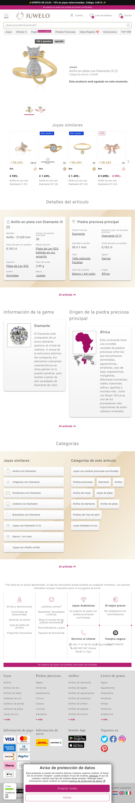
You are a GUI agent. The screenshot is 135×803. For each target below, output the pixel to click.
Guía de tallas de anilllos (19, 627)
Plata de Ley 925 (17, 266)
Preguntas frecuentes (19, 633)
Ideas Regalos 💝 (89, 32)
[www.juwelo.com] (121, 793)
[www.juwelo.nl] (115, 793)
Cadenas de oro (12, 698)
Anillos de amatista (79, 698)
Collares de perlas (14, 703)
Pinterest (104, 748)
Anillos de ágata (77, 688)
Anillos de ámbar (78, 703)
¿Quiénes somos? (51, 606)
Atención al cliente (19, 620)
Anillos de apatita (78, 709)
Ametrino (106, 709)
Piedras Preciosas (65, 32)
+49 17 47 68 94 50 (83, 644)
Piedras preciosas (83, 482)
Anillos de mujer (82, 493)
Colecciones (110, 32)
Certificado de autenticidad (19, 613)
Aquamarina (43, 693)
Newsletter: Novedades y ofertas (51, 613)
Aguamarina (108, 688)
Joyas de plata (105, 493)
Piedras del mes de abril (86, 515)
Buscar (128, 25)
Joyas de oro (11, 714)
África (106, 274)
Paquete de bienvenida (51, 633)
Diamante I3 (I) (112, 236)
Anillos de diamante (84, 504)
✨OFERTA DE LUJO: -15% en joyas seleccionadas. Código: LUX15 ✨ (67, 2)
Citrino (40, 698)
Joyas (8, 32)
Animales (12, 275)
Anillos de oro (11, 688)
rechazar (93, 776)
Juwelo (41, 275)
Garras (106, 258)
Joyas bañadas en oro (85, 525)
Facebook (113, 739)
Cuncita (40, 709)
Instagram (122, 739)
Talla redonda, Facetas (81, 260)
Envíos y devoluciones (19, 606)
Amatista (41, 688)
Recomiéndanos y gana (51, 628)
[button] (6, 16)
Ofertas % (21, 32)
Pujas (41, 32)
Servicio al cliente (83, 639)
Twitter (104, 739)
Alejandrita (107, 693)
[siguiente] (128, 161)
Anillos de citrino (78, 714)
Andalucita (107, 714)
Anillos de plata (109, 504)
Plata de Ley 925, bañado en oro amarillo (47, 253)
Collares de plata (13, 709)
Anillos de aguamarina (81, 693)
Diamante (78, 234)
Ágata (39, 682)
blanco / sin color (83, 274)
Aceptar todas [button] (67, 789)
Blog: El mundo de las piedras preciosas (51, 621)
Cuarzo (40, 703)
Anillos (118, 482)
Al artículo (65, 295)
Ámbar (104, 703)
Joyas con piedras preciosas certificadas (95, 471)
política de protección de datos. (85, 781)
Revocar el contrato (17, 791)
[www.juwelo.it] (128, 793)
